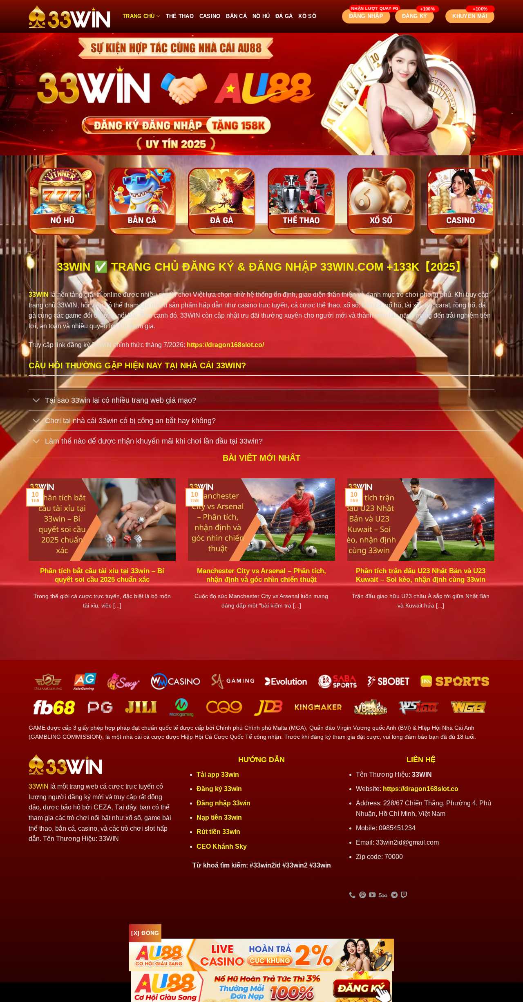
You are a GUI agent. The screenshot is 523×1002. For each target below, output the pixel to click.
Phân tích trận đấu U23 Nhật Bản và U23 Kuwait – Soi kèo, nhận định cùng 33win (420, 575)
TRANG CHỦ (138, 16)
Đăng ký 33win (220, 788)
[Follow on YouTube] (372, 895)
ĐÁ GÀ (284, 16)
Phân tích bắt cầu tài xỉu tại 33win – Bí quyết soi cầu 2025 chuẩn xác (102, 575)
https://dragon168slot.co (420, 788)
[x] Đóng (145, 933)
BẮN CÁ (236, 16)
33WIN (39, 786)
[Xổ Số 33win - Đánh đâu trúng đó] (381, 201)
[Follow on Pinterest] (362, 895)
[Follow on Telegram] (394, 895)
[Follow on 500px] (383, 895)
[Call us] (352, 895)
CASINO (210, 16)
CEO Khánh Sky (222, 846)
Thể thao (180, 16)
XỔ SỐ (307, 16)
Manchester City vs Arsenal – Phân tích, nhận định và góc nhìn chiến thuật (261, 575)
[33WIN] (69, 16)
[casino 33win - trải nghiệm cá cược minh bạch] (460, 201)
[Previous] (27, 554)
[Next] (496, 554)
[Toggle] (37, 401)
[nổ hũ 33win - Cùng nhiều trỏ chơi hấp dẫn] (62, 201)
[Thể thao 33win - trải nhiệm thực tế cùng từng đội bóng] (301, 201)
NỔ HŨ (261, 16)
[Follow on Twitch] (404, 895)
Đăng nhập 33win (224, 803)
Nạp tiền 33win (219, 817)
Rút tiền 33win (219, 831)
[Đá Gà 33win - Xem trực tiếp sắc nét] (221, 201)
